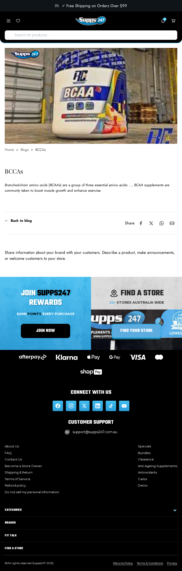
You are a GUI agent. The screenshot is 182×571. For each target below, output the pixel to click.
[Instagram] (71, 406)
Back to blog (21, 220)
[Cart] (173, 21)
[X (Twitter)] (84, 406)
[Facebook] (58, 406)
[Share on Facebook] (141, 223)
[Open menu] (8, 21)
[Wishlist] (18, 21)
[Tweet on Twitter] (151, 223)
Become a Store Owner (23, 466)
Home (9, 149)
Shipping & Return (18, 472)
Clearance (146, 459)
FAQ (8, 453)
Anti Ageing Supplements (157, 466)
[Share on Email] (172, 223)
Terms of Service (17, 479)
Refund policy (15, 485)
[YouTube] (124, 406)
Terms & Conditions (150, 563)
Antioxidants (147, 472)
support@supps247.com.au (95, 432)
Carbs (142, 479)
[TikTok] (111, 406)
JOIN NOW (45, 330)
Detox (143, 485)
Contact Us (13, 459)
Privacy (172, 563)
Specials (144, 446)
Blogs (25, 149)
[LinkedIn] (97, 406)
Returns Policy (123, 563)
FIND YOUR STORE (136, 330)
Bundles (144, 453)
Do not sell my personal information (32, 492)
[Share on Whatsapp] (161, 223)
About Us (12, 446)
